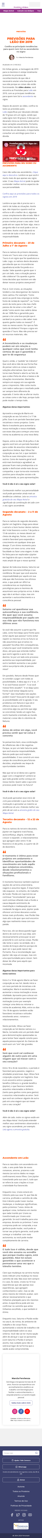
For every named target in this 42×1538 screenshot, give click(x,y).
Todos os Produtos (21, 1491)
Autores (21, 1487)
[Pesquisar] (36, 1453)
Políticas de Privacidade (21, 1506)
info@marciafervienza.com (25, 1418)
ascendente (28, 96)
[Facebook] (21, 1411)
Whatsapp (22, 1467)
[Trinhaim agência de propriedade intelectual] (21, 1529)
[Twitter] (18, 1515)
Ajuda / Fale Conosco (22, 1460)
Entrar (22, 1480)
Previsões (21, 32)
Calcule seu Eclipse (25, 11)
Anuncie (21, 1496)
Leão (30, 90)
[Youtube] (27, 1411)
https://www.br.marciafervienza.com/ (25, 1420)
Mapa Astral (8, 11)
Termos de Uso (21, 1501)
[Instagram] (14, 1411)
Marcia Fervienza (26, 57)
